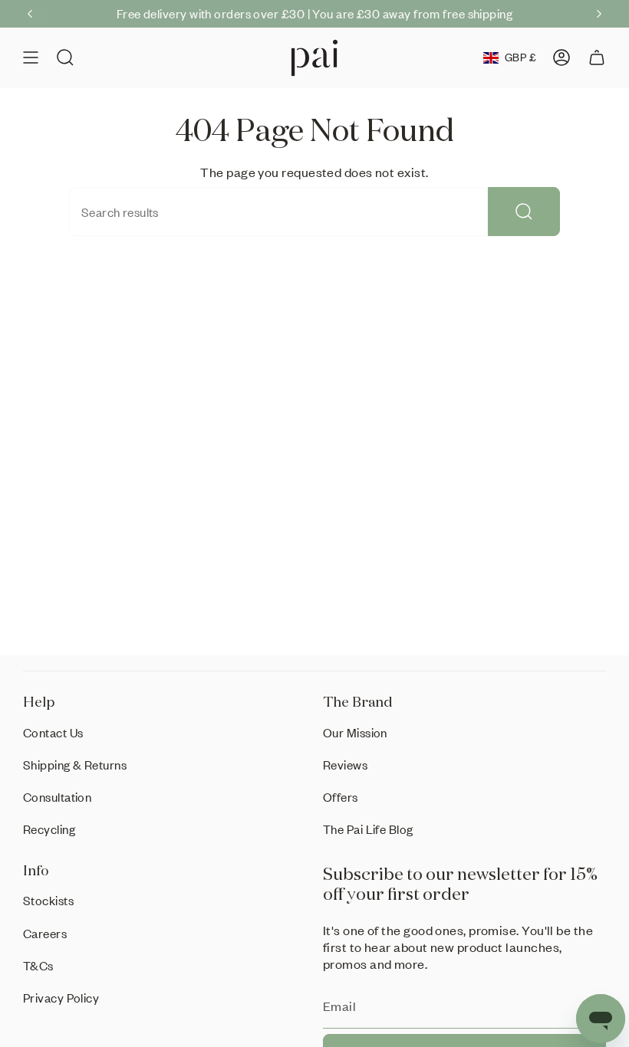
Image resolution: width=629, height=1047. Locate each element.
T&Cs (38, 965)
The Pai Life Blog (368, 829)
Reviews (345, 765)
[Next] (599, 14)
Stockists (48, 900)
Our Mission (355, 732)
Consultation (57, 797)
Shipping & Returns (75, 765)
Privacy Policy (61, 998)
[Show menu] (30, 58)
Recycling (49, 829)
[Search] (524, 211)
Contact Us (53, 732)
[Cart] (596, 58)
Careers (45, 933)
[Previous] (30, 14)
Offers (340, 797)
